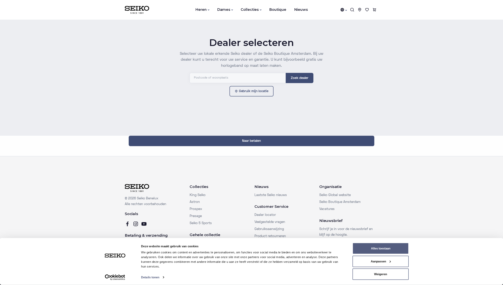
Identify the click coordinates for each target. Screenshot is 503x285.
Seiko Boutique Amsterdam (340, 202)
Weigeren (380, 274)
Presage (196, 216)
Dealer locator (265, 215)
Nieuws (301, 9)
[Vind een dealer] (359, 10)
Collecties (250, 9)
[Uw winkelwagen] (374, 9)
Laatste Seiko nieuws (270, 195)
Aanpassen (378, 261)
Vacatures (327, 209)
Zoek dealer (299, 78)
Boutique (277, 9)
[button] (343, 10)
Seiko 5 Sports (201, 223)
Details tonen (150, 277)
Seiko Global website (335, 195)
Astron (195, 202)
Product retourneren (270, 236)
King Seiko (198, 195)
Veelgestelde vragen (269, 222)
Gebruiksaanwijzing (269, 229)
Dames (223, 9)
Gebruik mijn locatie (253, 91)
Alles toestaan (380, 248)
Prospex (196, 209)
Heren (201, 9)
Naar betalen (251, 141)
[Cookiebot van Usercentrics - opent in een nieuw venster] (115, 277)
